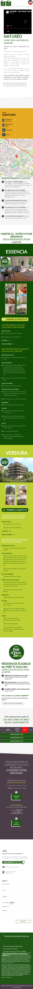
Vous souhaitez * (6, 902)
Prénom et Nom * (6, 884)
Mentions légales (16, 985)
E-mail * (4, 890)
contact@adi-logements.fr (12, 867)
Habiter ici (12, 902)
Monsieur (5, 880)
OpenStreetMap (29, 176)
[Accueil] (30, 4)
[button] (16, 139)
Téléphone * (4, 896)
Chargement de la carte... (16, 158)
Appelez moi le (5, 906)
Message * (4, 910)
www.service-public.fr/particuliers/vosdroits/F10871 (12, 975)
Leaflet (22, 176)
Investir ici (10, 902)
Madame (3, 880)
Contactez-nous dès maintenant (15, 84)
